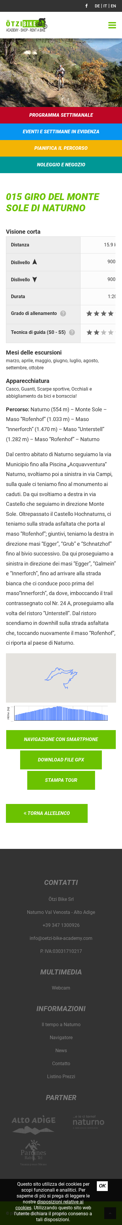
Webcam (61, 988)
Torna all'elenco (48, 813)
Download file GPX (61, 760)
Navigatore (61, 1037)
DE (97, 6)
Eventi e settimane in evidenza (61, 131)
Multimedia (61, 972)
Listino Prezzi (61, 1076)
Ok (102, 1185)
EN (113, 6)
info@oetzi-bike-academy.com (61, 938)
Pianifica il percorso (61, 148)
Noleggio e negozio (61, 165)
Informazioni (61, 1008)
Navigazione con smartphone (61, 739)
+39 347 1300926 (61, 925)
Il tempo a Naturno (61, 1024)
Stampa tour (61, 780)
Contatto (61, 1063)
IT (105, 6)
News (61, 1050)
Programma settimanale (61, 115)
